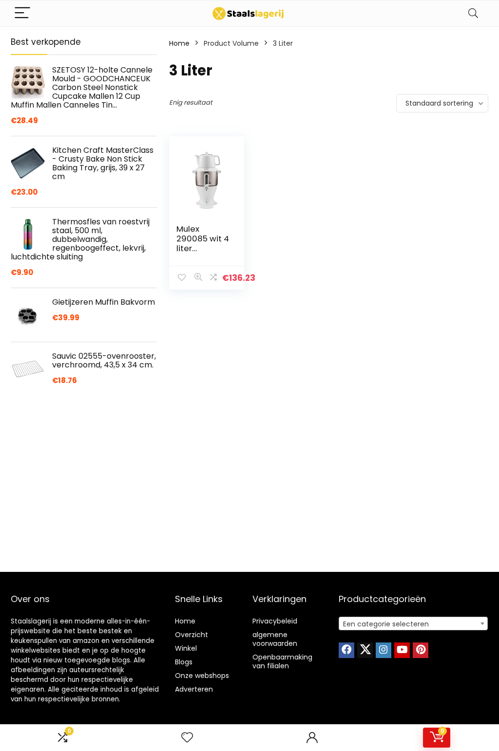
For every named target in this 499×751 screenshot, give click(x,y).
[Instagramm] (383, 650)
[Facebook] (346, 650)
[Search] (473, 13)
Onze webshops (202, 675)
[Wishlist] (187, 738)
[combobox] (413, 623)
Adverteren (194, 689)
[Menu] (22, 13)
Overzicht (191, 635)
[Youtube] (402, 650)
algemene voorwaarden (274, 639)
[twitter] (365, 650)
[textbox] (413, 624)
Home (179, 43)
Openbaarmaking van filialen (282, 661)
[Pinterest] (420, 650)
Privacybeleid (274, 621)
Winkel (186, 648)
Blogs (183, 662)
